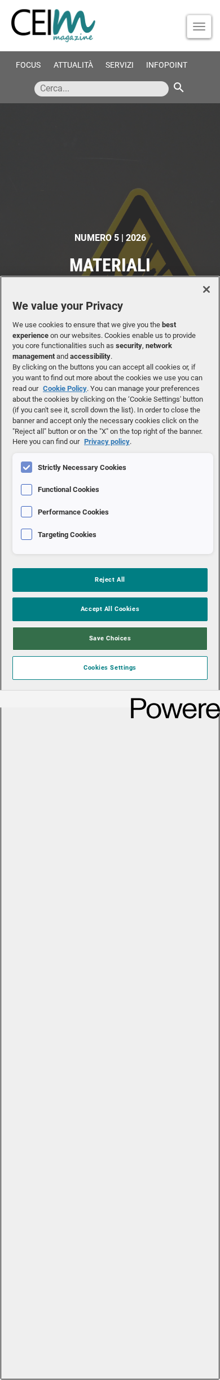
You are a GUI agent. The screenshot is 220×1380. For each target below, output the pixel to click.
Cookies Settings (110, 667)
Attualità (73, 65)
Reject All (110, 579)
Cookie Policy (65, 388)
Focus (28, 65)
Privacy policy (107, 441)
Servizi (119, 65)
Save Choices (110, 638)
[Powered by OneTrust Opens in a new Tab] (171, 700)
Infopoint (166, 65)
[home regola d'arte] (110, 25)
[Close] (206, 289)
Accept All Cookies (110, 609)
